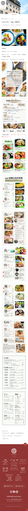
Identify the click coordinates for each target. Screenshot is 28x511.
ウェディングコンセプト (23, 462)
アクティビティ (14, 468)
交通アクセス (22, 472)
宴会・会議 (5, 468)
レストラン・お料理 (14, 460)
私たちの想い (9, 476)
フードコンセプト (14, 462)
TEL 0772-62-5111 (10, 501)
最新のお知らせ (10, 480)
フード (12, 25)
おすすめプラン (20, 433)
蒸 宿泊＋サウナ (18, 480)
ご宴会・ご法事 (5, 469)
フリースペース (23, 471)
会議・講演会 (5, 471)
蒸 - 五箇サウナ (18, 479)
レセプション (6, 438)
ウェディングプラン (23, 463)
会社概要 (9, 479)
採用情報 (9, 477)
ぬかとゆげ (18, 476)
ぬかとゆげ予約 (18, 477)
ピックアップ (6, 25)
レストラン (18, 25)
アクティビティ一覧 (14, 469)
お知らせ (13, 433)
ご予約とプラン (5, 464)
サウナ (18, 474)
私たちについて (9, 474)
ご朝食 (5, 462)
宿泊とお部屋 (5, 461)
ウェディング (18, 435)
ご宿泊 (5, 459)
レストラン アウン (14, 463)
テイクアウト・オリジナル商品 (14, 465)
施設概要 (23, 469)
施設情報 (23, 468)
